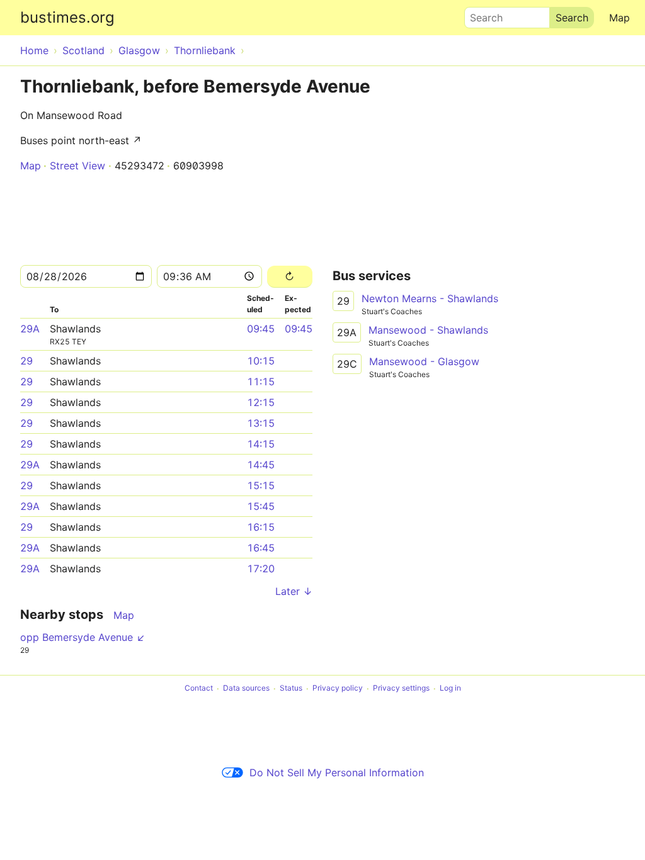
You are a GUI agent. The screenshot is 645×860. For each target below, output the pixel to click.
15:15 (261, 485)
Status (291, 688)
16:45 (261, 547)
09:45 (261, 328)
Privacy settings (401, 688)
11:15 (261, 381)
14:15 (261, 444)
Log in (450, 688)
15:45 (261, 506)
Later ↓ (293, 591)
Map (619, 17)
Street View (77, 165)
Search (480, 14)
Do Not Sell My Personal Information (336, 772)
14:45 (261, 464)
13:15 (261, 423)
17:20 (261, 568)
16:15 (261, 527)
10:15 (261, 360)
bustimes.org (67, 17)
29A (30, 328)
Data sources (246, 688)
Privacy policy (337, 688)
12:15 (261, 402)
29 (26, 360)
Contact (199, 688)
